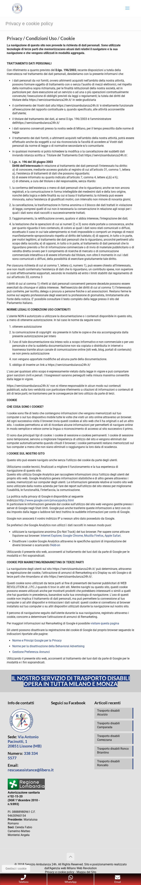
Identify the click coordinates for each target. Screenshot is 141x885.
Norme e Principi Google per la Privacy (37, 640)
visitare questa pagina (105, 623)
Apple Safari (113, 535)
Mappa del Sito (86, 872)
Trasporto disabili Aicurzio (108, 712)
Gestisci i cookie (16, 868)
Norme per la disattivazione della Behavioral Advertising (48, 646)
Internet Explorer (51, 535)
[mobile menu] (127, 8)
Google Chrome (73, 535)
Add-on (55, 545)
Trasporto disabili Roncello (108, 763)
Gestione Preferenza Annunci (31, 652)
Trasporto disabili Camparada (108, 725)
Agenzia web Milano (63, 868)
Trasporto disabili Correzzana (108, 738)
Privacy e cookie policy (59, 872)
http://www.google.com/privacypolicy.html (46, 500)
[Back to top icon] (70, 857)
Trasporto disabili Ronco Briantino (113, 750)
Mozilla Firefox (93, 535)
